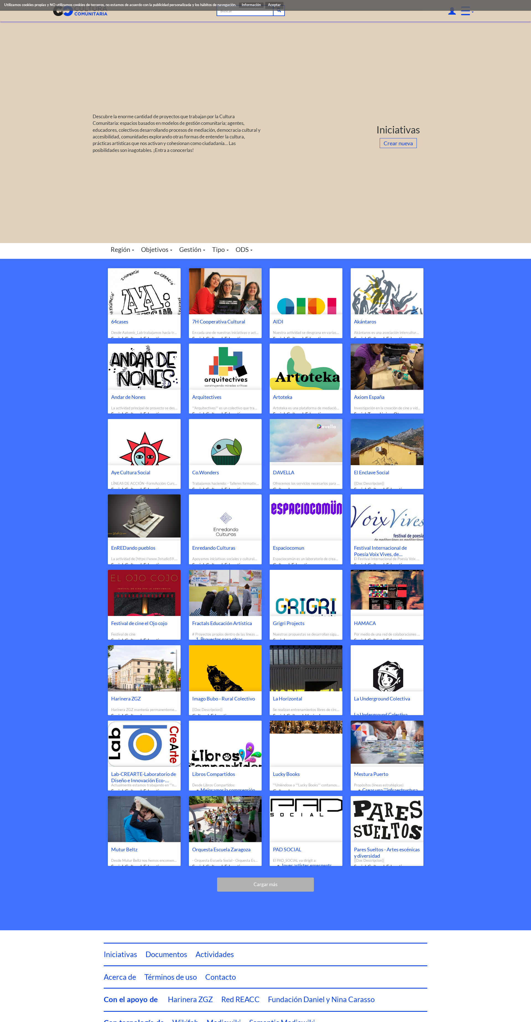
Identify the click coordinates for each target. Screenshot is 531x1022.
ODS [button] (243, 249)
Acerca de (120, 976)
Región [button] (121, 249)
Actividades (215, 954)
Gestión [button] (190, 249)
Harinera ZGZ (190, 999)
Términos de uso (170, 976)
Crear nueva (398, 143)
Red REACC (240, 999)
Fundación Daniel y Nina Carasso (321, 999)
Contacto (220, 976)
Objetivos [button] (155, 249)
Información (251, 5)
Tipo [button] (219, 249)
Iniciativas (120, 954)
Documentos (166, 954)
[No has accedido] (452, 11)
